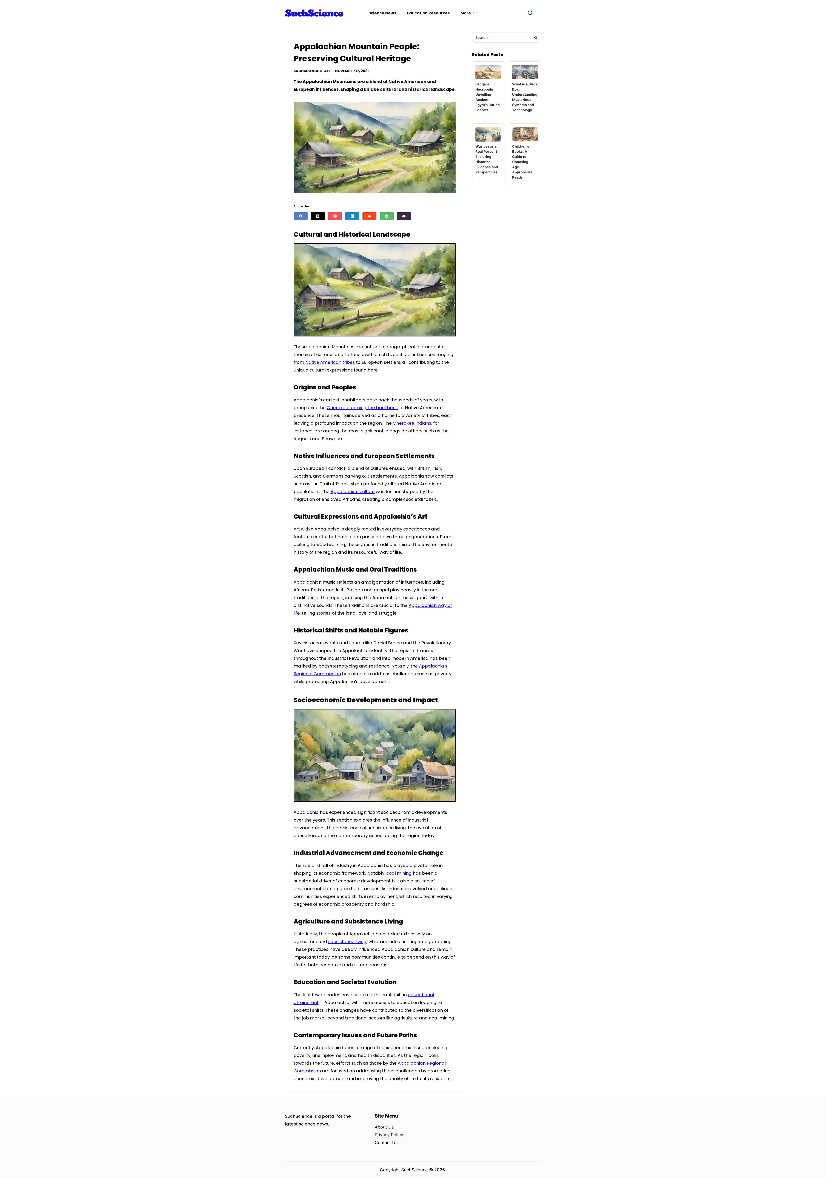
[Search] (530, 13)
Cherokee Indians (412, 423)
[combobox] (501, 37)
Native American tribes (330, 362)
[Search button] (536, 37)
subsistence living (347, 942)
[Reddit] (369, 216)
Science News (382, 13)
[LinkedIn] (352, 216)
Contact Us (386, 1142)
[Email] (404, 216)
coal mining (399, 873)
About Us (384, 1127)
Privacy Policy (389, 1134)
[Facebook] (301, 216)
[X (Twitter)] (318, 216)
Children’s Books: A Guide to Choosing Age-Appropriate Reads (522, 161)
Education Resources (428, 13)
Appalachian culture (353, 492)
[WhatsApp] (387, 216)
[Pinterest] (335, 216)
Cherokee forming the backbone (362, 408)
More (466, 13)
